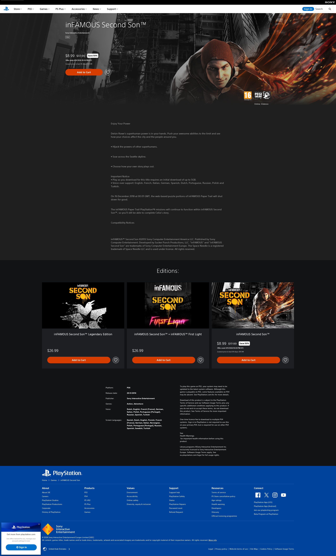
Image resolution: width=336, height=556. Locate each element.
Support (111, 8)
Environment (132, 492)
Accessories (78, 8)
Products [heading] (89, 488)
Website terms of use (238, 549)
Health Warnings (187, 436)
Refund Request (176, 512)
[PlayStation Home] (6, 8)
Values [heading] (131, 488)
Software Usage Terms (284, 549)
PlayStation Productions (52, 504)
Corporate (46, 508)
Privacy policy (221, 549)
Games (44, 8)
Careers (45, 496)
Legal (210, 549)
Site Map (254, 549)
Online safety (132, 500)
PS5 (30, 8)
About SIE (46, 492)
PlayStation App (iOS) (263, 502)
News (96, 8)
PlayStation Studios (50, 500)
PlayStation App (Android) (265, 506)
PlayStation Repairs (177, 504)
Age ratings (217, 500)
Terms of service (219, 492)
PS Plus (60, 8)
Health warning (218, 504)
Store (17, 8)
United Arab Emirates (57, 549)
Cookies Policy (266, 549)
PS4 (86, 496)
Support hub (174, 492)
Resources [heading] (217, 488)
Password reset (175, 508)
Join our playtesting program (266, 510)
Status (172, 500)
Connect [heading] (258, 488)
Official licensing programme (224, 516)
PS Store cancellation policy (223, 496)
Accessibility (132, 496)
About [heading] (45, 488)
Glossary (215, 512)
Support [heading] (173, 488)
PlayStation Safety (177, 496)
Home (44, 480)
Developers (216, 508)
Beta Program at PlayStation (266, 514)
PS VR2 (87, 500)
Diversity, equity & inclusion (139, 504)
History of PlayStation (51, 512)
